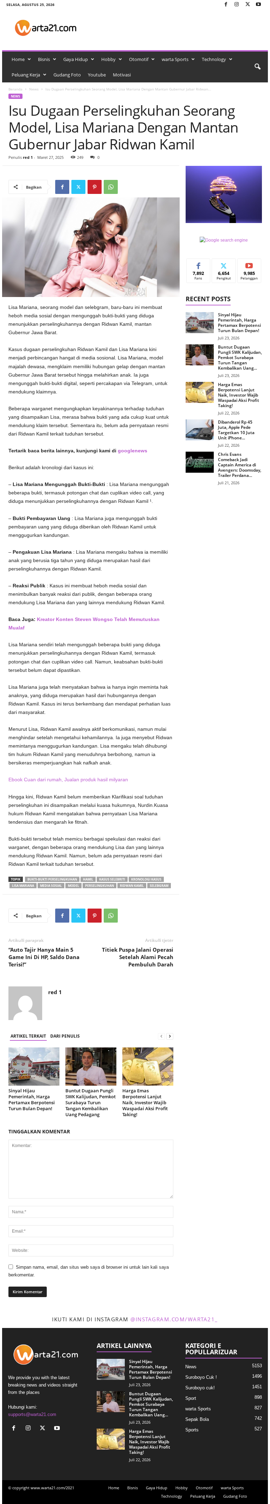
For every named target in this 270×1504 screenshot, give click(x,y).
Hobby (108, 59)
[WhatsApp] (111, 187)
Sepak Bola (197, 1419)
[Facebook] (225, 4)
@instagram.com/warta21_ (174, 1319)
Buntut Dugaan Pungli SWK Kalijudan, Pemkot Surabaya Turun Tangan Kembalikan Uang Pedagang (90, 1102)
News (34, 89)
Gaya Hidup (75, 59)
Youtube (97, 75)
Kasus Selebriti (112, 879)
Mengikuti (224, 264)
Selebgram (159, 885)
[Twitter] (247, 4)
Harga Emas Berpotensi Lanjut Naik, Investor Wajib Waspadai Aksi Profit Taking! (145, 1102)
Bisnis (44, 59)
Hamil (88, 879)
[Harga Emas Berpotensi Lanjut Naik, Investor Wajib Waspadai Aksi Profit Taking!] (147, 1066)
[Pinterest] (95, 187)
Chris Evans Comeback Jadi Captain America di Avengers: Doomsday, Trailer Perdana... (239, 464)
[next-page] (169, 1036)
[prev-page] (161, 1036)
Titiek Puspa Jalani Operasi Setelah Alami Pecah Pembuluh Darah (137, 957)
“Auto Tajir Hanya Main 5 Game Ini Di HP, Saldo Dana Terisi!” (43, 957)
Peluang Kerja (26, 75)
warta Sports (175, 59)
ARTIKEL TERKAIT (28, 1036)
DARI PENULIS (65, 1036)
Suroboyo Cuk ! (201, 1377)
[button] (257, 67)
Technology (214, 59)
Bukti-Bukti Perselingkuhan (52, 879)
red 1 (28, 157)
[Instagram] (236, 4)
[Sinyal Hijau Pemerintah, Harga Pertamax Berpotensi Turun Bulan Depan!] (33, 1066)
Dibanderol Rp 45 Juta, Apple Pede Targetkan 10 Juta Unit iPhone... (236, 430)
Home (18, 59)
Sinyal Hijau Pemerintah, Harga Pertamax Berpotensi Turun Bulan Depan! (31, 1099)
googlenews (132, 450)
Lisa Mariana (23, 885)
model (73, 885)
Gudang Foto (67, 75)
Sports (192, 1429)
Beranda (15, 89)
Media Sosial (51, 885)
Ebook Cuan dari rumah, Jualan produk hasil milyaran (68, 779)
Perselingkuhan (99, 885)
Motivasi (122, 75)
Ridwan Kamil (132, 885)
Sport (190, 1398)
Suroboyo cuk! (200, 1387)
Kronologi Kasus (146, 879)
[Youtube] (258, 4)
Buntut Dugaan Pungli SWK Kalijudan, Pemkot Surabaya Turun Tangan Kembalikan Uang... (240, 357)
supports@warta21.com (32, 1414)
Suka (198, 264)
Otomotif (138, 59)
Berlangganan (249, 266)
